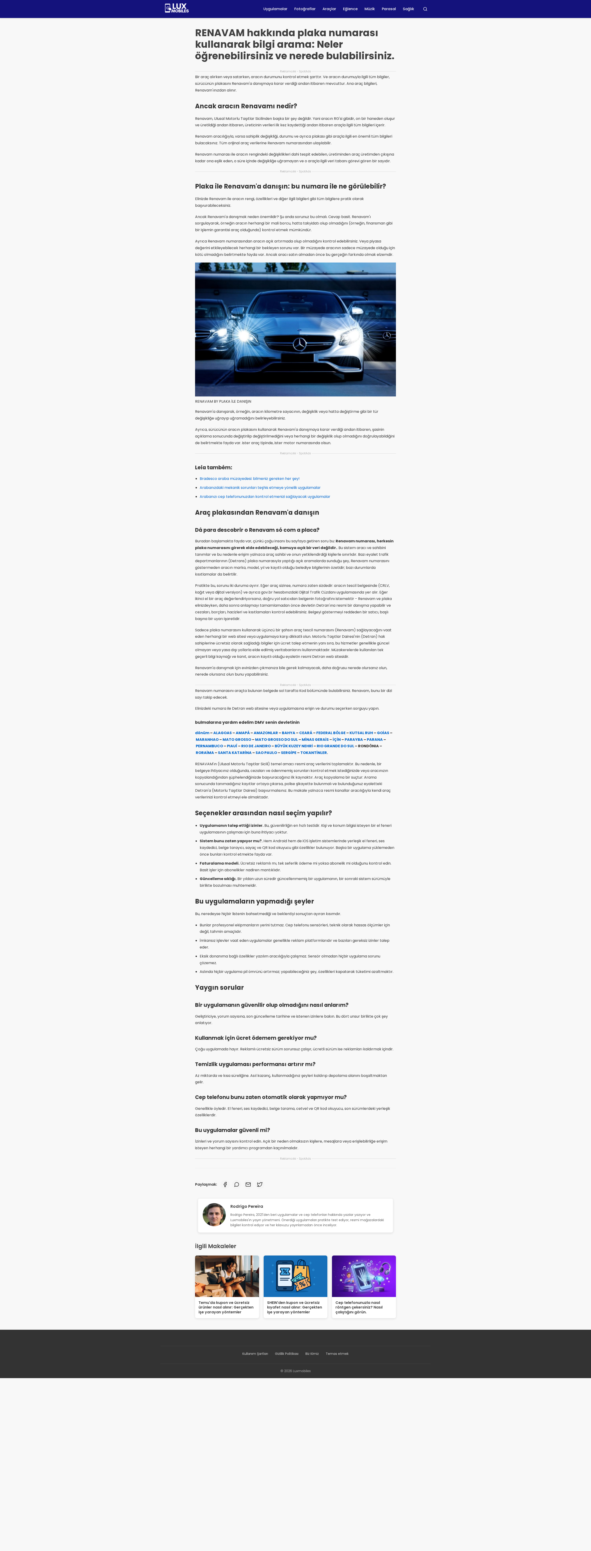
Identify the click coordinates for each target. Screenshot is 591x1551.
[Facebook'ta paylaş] (225, 1184)
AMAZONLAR (266, 733)
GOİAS (383, 733)
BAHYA (288, 733)
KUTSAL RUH (361, 733)
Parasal (389, 9)
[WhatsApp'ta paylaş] (236, 1184)
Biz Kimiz (312, 1353)
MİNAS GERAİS (315, 739)
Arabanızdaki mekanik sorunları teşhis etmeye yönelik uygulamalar (260, 487)
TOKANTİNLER (313, 752)
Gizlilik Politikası (287, 1353)
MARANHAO (207, 739)
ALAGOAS (222, 733)
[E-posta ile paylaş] (248, 1184)
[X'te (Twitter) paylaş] (259, 1184)
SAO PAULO (266, 752)
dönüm (202, 733)
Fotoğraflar (305, 9)
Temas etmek (337, 1353)
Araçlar (329, 9)
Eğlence (350, 9)
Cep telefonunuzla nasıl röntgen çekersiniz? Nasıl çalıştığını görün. (359, 1307)
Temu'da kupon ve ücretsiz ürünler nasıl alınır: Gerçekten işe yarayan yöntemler (226, 1307)
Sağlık (408, 9)
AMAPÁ (243, 733)
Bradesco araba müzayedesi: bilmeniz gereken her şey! (250, 478)
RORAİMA (205, 752)
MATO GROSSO (237, 739)
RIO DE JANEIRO (256, 746)
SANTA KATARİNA (235, 752)
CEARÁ (305, 733)
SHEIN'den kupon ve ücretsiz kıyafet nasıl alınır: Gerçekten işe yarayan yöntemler (294, 1307)
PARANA (375, 739)
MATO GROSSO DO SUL (276, 739)
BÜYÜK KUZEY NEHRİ (294, 746)
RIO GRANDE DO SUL (335, 746)
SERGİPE (288, 752)
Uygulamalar (275, 9)
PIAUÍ (232, 746)
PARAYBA (354, 739)
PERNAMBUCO (209, 746)
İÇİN (337, 739)
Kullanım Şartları (255, 1353)
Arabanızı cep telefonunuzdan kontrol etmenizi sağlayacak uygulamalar (265, 496)
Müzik (370, 9)
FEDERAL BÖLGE (331, 733)
